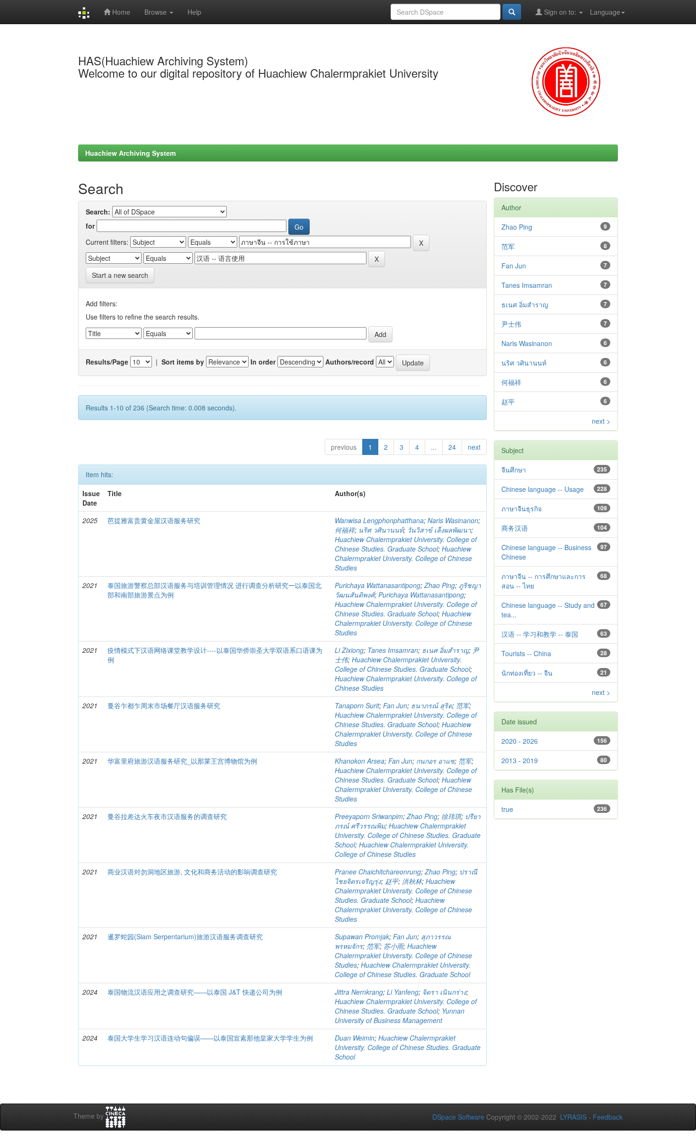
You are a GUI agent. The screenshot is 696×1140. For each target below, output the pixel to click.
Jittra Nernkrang (359, 992)
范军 (462, 705)
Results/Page (107, 361)
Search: (98, 211)
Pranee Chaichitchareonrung (378, 871)
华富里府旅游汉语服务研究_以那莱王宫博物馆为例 (182, 761)
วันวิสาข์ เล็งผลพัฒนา (439, 529)
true (507, 809)
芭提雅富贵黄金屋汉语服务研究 (153, 520)
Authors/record (349, 361)
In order (263, 361)
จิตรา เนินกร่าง (444, 992)
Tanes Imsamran (392, 650)
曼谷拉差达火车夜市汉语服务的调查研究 (167, 816)
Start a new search (120, 275)
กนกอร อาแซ (435, 761)
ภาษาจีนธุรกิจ (521, 508)
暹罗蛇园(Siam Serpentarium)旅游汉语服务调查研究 (185, 936)
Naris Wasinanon (453, 520)
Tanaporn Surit (357, 705)
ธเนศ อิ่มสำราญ (445, 650)
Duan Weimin (355, 1037)
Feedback (608, 1117)
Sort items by (182, 361)
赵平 (391, 881)
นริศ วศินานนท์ (380, 529)
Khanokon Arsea (359, 761)
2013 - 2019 (519, 760)
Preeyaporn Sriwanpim (369, 816)
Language (605, 12)
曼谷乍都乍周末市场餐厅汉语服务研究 (163, 705)
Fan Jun (395, 705)
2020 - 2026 (519, 741)
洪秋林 (412, 881)
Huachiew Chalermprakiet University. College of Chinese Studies (403, 558)
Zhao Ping (439, 585)
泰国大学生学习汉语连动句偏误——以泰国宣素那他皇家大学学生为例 (210, 1037)
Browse (156, 12)
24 (452, 447)
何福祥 (345, 529)
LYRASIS (573, 1117)
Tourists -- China (526, 653)
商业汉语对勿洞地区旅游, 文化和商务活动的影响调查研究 (192, 871)
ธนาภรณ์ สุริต (431, 705)
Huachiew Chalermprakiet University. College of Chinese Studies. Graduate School (406, 543)
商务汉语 (514, 528)
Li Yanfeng (403, 992)
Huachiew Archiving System (130, 153)
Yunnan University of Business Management (399, 1015)
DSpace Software (458, 1117)
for (90, 226)
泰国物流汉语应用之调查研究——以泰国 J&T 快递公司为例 (194, 992)
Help (194, 12)
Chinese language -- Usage (542, 489)
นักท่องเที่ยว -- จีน (527, 672)
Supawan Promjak (362, 936)
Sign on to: (560, 12)
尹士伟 (511, 324)
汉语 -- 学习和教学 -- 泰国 (539, 634)
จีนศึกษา (513, 469)
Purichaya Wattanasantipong (377, 585)
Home (120, 12)
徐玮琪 (451, 816)
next (474, 447)
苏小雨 (393, 946)
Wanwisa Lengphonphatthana (379, 520)
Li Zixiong (349, 650)
